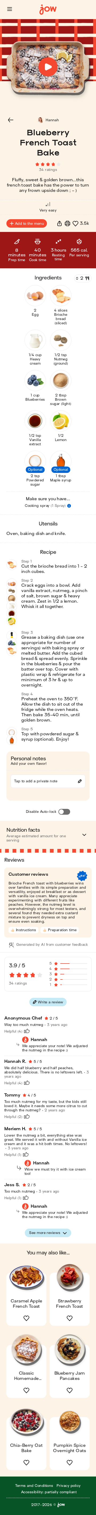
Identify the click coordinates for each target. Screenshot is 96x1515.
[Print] (67, 223)
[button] (9, 9)
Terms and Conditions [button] (34, 1486)
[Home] (48, 9)
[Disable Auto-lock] (64, 812)
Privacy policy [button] (69, 1486)
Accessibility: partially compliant (49, 1492)
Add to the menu (29, 224)
